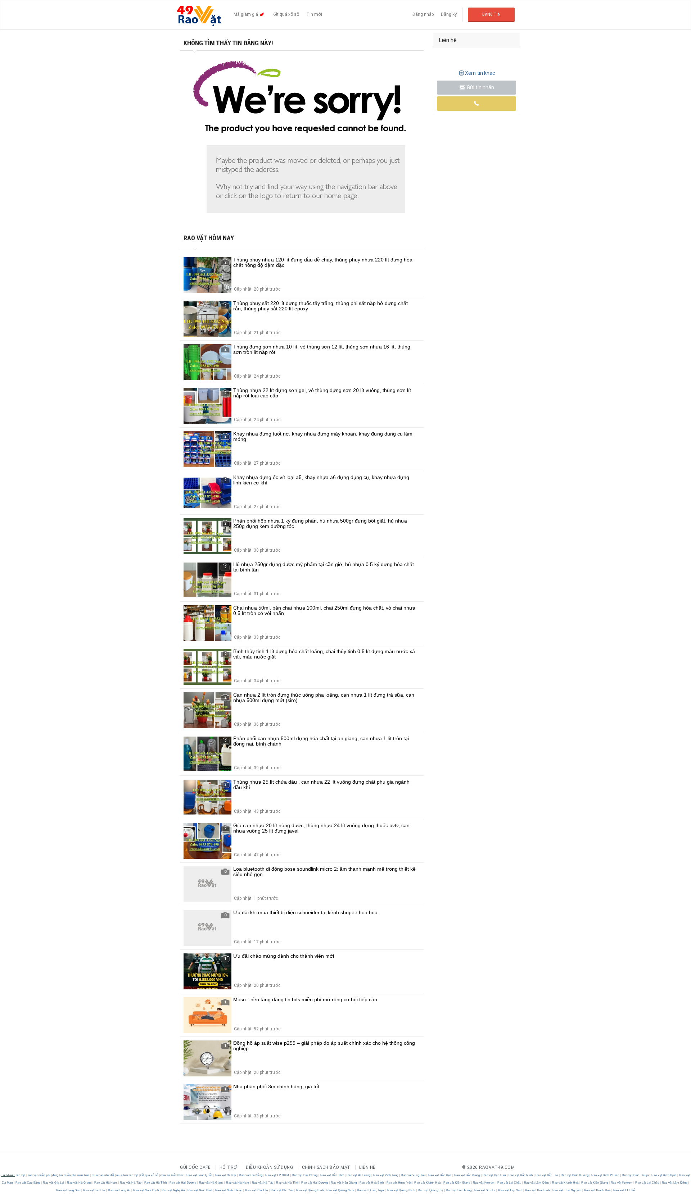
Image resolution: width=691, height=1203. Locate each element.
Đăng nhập (423, 14)
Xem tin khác (480, 73)
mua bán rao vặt (127, 1175)
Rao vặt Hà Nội (225, 1175)
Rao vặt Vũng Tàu (413, 1175)
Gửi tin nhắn (480, 87)
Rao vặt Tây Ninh (510, 1190)
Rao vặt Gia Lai (54, 1182)
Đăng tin (491, 14)
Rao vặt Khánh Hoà (428, 1182)
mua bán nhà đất (103, 1175)
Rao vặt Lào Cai (94, 1190)
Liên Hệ (367, 1167)
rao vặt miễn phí (39, 1175)
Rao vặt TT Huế (623, 1190)
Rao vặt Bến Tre (546, 1175)
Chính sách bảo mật (326, 1167)
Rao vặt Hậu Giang (344, 1182)
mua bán (83, 1175)
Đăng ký (449, 14)
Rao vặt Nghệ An (173, 1190)
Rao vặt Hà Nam (105, 1182)
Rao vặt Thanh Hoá (597, 1190)
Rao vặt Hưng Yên (398, 1182)
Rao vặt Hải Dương (182, 1182)
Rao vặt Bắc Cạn (439, 1175)
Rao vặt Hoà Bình (372, 1182)
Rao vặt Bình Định (664, 1175)
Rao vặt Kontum (484, 1182)
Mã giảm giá (246, 14)
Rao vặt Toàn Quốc (199, 1175)
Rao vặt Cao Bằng (27, 1182)
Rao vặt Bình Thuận (635, 1175)
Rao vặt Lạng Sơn (69, 1190)
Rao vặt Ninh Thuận (228, 1190)
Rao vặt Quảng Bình (310, 1190)
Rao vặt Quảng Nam (340, 1190)
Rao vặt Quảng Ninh (401, 1190)
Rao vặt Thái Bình (537, 1190)
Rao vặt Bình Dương (575, 1175)
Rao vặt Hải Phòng (305, 1175)
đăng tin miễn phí (64, 1175)
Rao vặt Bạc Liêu (494, 1175)
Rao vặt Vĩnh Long (385, 1175)
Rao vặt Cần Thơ (332, 1175)
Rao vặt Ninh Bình (199, 1190)
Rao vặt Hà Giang (79, 1182)
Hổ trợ (228, 1167)
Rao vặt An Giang (358, 1175)
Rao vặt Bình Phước (605, 1175)
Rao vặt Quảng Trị (430, 1190)
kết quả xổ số (149, 1175)
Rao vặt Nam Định (146, 1190)
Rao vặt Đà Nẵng (251, 1175)
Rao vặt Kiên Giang (457, 1182)
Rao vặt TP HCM (277, 1175)
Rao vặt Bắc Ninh (521, 1175)
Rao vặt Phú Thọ (256, 1190)
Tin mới (314, 14)
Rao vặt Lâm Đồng (536, 1182)
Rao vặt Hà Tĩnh (155, 1182)
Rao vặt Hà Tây (131, 1182)
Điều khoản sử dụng (269, 1167)
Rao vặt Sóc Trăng (459, 1190)
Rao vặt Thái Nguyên (566, 1190)
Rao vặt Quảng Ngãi (370, 1190)
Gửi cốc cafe (195, 1167)
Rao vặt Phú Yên (282, 1190)
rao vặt (21, 1175)
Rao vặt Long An (119, 1190)
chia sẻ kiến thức (172, 1175)
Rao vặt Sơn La (484, 1190)
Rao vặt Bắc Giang (467, 1175)
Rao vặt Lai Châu (509, 1182)
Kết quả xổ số (285, 14)
